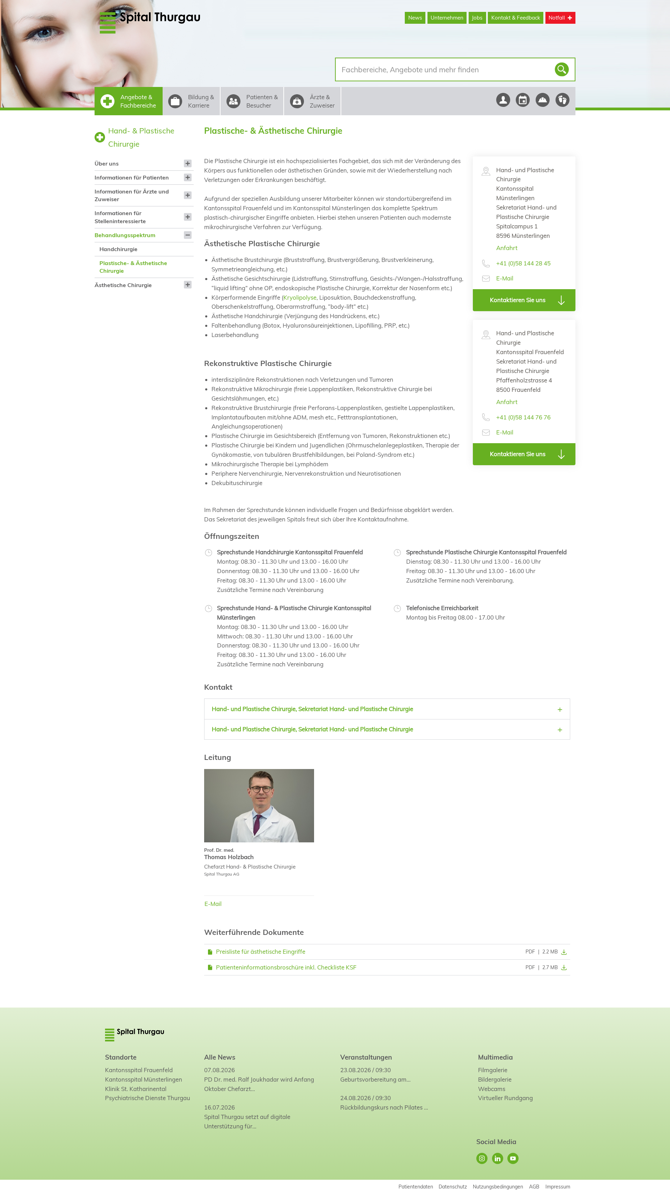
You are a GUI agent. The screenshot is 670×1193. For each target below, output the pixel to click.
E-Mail (504, 278)
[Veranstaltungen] (523, 100)
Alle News (219, 1057)
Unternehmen (447, 17)
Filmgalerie (492, 1070)
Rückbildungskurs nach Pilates (381, 1107)
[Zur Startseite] (166, 23)
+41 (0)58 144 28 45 (523, 263)
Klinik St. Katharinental (135, 1088)
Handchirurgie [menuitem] (118, 249)
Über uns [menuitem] (107, 163)
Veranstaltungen (366, 1057)
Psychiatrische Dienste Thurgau (147, 1097)
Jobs (477, 17)
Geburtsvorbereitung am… (375, 1079)
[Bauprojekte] (543, 100)
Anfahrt (507, 247)
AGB (534, 1187)
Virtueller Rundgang (505, 1097)
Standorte (120, 1057)
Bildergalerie (495, 1079)
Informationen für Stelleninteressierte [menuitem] (120, 217)
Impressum (557, 1187)
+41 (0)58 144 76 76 (523, 417)
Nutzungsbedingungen (498, 1187)
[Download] (562, 952)
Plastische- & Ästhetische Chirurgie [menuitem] (133, 266)
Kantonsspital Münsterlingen (143, 1079)
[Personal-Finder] (503, 100)
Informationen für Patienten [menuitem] (132, 177)
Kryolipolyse (300, 297)
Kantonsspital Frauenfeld (139, 1070)
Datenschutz (453, 1187)
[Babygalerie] (563, 100)
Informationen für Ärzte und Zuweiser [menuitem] (132, 195)
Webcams (491, 1088)
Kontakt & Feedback (515, 17)
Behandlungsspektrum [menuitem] (125, 235)
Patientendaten (416, 1187)
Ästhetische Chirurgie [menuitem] (123, 284)
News (415, 17)
